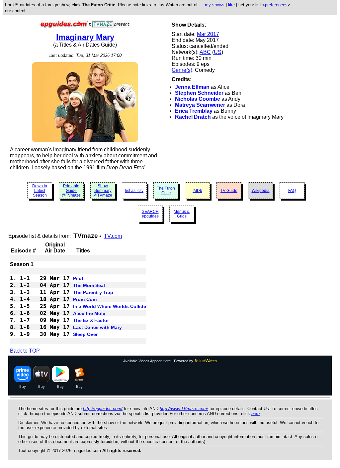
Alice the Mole (89, 313)
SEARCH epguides (150, 214)
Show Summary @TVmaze (102, 191)
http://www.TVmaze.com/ (184, 408)
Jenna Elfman (192, 87)
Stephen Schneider (199, 93)
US (217, 52)
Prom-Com (85, 299)
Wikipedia (261, 190)
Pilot (78, 278)
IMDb (197, 190)
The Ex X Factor (91, 320)
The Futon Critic (166, 190)
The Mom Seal (89, 285)
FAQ (292, 190)
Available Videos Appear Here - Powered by (158, 361)
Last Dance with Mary (97, 327)
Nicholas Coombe (197, 99)
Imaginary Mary (85, 37)
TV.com (113, 236)
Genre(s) (182, 70)
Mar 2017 (208, 34)
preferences (276, 4)
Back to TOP (25, 351)
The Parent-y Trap (93, 292)
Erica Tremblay (193, 111)
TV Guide (228, 190)
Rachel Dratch (193, 117)
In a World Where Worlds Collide (109, 306)
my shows (214, 4)
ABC (205, 52)
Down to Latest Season (39, 191)
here (255, 413)
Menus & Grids (182, 214)
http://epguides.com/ (103, 408)
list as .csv (134, 190)
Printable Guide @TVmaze (71, 191)
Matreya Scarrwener (200, 105)
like (231, 4)
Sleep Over (85, 334)
